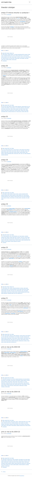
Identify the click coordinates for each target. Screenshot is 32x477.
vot (14, 54)
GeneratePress (22, 475)
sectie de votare (5, 58)
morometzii (3, 463)
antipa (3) (4, 204)
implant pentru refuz (9, 382)
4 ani (18, 18)
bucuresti (25, 54)
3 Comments (4, 60)
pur (24, 422)
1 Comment (4, 242)
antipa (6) (4, 66)
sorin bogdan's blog (6, 2)
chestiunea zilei (26, 336)
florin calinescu (7, 107)
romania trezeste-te (22, 464)
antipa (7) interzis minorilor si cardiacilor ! (15, 13)
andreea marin (9, 459)
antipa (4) (4, 160)
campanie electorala (7, 55)
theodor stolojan (9, 59)
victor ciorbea (8, 425)
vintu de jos (22, 237)
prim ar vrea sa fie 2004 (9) (10, 347)
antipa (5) (4, 116)
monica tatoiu (7, 386)
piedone (13, 463)
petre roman (12, 58)
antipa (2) (4, 247)
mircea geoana (13, 425)
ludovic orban (15, 382)
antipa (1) (4, 298)
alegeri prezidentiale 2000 (19, 54)
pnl (1, 58)
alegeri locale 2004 (18, 384)
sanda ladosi (4, 459)
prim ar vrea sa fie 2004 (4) (10, 392)
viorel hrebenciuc (15, 236)
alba (3, 238)
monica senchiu (24, 106)
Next (4, 471)
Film (13, 53)
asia (24, 459)
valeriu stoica (3, 59)
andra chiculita (8, 340)
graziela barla (20, 340)
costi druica (18, 339)
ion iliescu (13, 106)
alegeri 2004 (7, 377)
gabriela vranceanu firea (5, 195)
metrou (3, 421)
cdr (23, 153)
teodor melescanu (18, 106)
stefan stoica (11, 152)
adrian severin (15, 381)
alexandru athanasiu (20, 107)
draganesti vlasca (11, 293)
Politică (11, 53)
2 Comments (4, 426)
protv (12, 55)
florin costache (20, 381)
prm (9, 58)
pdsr (3, 106)
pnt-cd (27, 421)
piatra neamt (26, 288)
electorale (11, 424)
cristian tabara (17, 58)
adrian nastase (23, 339)
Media (8, 53)
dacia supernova (6, 236)
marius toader (8, 106)
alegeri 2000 (4, 53)
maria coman (13, 380)
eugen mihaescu (19, 195)
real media (26, 58)
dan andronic (3, 380)
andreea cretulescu (15, 422)
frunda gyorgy (18, 111)
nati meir (2, 107)
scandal (11, 288)
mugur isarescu (26, 55)
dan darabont (18, 380)
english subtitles (10, 54)
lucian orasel (12, 339)
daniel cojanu (14, 59)
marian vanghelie (15, 459)
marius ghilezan (24, 384)
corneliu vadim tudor (18, 55)
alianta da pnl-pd (10, 385)
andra (12, 464)
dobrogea (12, 196)
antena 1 (5, 385)
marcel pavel (7, 465)
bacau (26, 238)
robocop (22, 110)
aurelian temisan (10, 460)
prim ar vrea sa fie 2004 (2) (10, 432)
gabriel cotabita (15, 464)
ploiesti (8, 237)
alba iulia (18, 241)
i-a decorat (19, 256)
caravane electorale (13, 289)
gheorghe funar (11, 110)
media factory (21, 385)
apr (29, 106)
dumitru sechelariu (26, 196)
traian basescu (4, 54)
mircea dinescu (4, 288)
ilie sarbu (28, 380)
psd (19, 422)
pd (22, 55)
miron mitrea (12, 197)
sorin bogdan (22, 58)
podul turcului (17, 238)
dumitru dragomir (4, 381)
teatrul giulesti (26, 107)
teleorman (3, 241)
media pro (11, 335)
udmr (14, 55)
